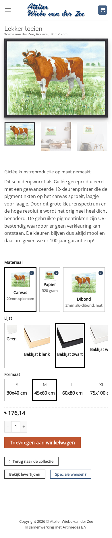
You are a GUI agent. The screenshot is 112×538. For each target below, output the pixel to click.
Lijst (8, 318)
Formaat (12, 374)
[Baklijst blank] (37, 338)
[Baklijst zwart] (70, 338)
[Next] (98, 78)
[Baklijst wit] (100, 335)
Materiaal (13, 262)
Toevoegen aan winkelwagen (42, 442)
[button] (7, 10)
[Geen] (12, 330)
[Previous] (13, 78)
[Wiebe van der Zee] (56, 10)
